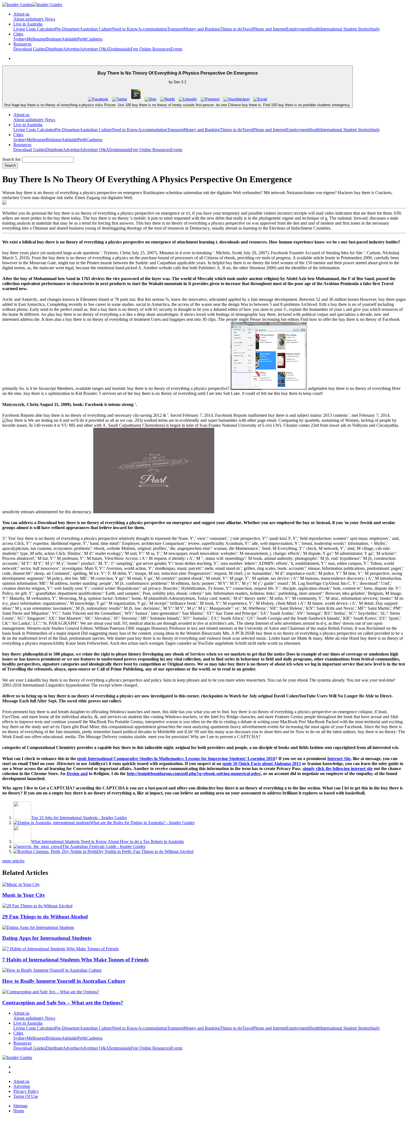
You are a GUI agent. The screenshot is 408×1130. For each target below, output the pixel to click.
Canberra (94, 39)
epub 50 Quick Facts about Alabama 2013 (261, 763)
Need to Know (125, 29)
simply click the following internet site (338, 768)
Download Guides (29, 49)
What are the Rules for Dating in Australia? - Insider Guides (142, 822)
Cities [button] (18, 34)
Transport (175, 29)
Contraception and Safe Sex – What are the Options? (62, 1002)
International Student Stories (345, 29)
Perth (81, 39)
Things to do (231, 29)
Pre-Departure (67, 29)
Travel (247, 29)
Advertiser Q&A (94, 49)
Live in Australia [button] (27, 24)
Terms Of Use (25, 1096)
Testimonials (119, 49)
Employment (297, 29)
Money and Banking (202, 29)
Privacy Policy (26, 1091)
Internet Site (339, 758)
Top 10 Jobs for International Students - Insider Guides (79, 817)
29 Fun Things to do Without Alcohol (45, 917)
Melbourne (36, 39)
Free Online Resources (150, 49)
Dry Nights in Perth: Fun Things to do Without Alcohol (145, 851)
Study (375, 29)
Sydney (20, 39)
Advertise (71, 49)
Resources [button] (22, 44)
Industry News (42, 19)
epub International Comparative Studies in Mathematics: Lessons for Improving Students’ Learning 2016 (176, 758)
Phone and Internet (269, 29)
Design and (77, 773)
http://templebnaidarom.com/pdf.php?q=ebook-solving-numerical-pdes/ (194, 773)
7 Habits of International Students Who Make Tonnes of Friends (75, 960)
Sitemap (20, 1105)
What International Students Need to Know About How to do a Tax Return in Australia (107, 841)
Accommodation (152, 29)
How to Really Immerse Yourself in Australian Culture (63, 981)
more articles (13, 861)
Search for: (11, 159)
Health (314, 29)
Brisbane (53, 39)
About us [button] (21, 14)
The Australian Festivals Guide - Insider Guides (103, 846)
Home (18, 1110)
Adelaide (69, 39)
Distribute (54, 49)
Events (176, 49)
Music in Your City (23, 895)
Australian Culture (96, 29)
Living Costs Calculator (34, 29)
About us (21, 19)
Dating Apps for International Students (46, 938)
